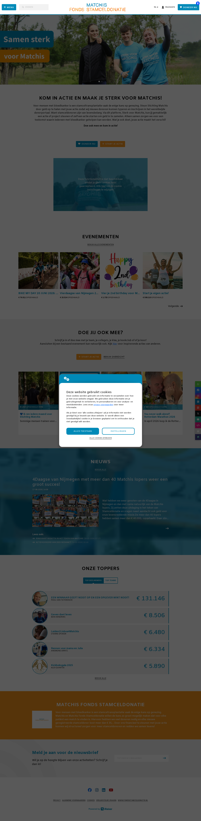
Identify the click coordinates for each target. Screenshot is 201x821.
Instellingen (118, 431)
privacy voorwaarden (103, 405)
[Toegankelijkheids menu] (198, 3)
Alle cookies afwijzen (100, 438)
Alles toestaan (83, 431)
